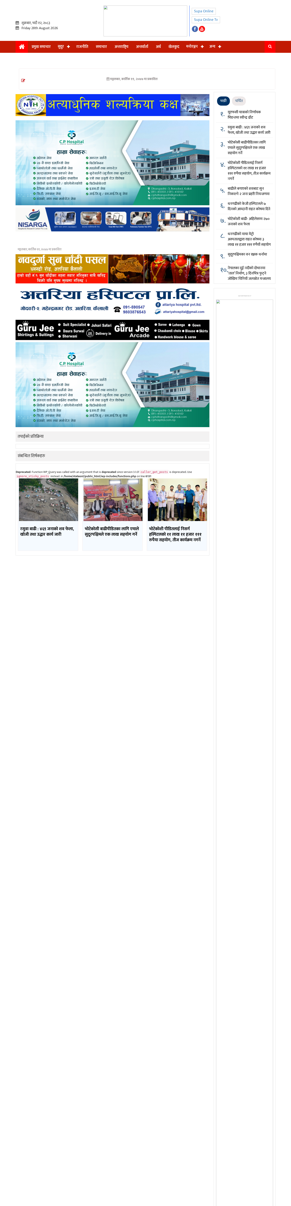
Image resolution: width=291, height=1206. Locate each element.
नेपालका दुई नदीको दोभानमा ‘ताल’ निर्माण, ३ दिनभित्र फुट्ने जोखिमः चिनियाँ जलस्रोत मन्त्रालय (249, 273)
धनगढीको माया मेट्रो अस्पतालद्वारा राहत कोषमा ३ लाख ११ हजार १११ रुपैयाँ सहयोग (249, 239)
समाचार (101, 47)
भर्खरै (223, 101)
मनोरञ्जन (192, 46)
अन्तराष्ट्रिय (121, 47)
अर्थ (158, 47)
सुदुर (61, 46)
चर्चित (239, 101)
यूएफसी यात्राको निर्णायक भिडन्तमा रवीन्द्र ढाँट (244, 115)
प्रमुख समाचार (41, 47)
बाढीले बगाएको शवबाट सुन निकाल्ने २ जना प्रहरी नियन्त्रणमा (248, 191)
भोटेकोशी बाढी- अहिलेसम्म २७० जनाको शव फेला (248, 221)
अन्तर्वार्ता (142, 47)
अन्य (212, 46)
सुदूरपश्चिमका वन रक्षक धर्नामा (247, 254)
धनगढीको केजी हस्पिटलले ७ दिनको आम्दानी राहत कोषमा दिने (249, 206)
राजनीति (82, 47)
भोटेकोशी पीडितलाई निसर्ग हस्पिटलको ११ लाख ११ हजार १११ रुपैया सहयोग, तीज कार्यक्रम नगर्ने (249, 171)
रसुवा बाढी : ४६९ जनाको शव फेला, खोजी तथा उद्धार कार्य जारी (249, 130)
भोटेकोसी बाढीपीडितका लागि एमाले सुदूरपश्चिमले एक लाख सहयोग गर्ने (247, 147)
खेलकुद (174, 47)
